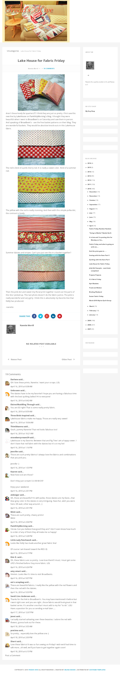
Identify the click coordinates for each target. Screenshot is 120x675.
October (92, 200)
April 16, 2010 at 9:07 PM (21, 578)
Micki (13, 512)
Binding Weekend (95, 292)
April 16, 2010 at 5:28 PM (21, 536)
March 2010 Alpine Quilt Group (100, 300)
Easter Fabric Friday (96, 296)
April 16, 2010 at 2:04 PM (21, 522)
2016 (89, 163)
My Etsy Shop (90, 111)
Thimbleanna (17, 426)
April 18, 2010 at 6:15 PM (21, 651)
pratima (14, 630)
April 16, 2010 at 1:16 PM (21, 447)
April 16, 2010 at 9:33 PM (21, 592)
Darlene (14, 379)
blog (40, 116)
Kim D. (14, 557)
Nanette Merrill (27, 325)
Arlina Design (70, 670)
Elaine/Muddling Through (23, 404)
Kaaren (14, 471)
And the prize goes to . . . (97, 251)
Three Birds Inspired (20, 415)
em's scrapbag (17, 582)
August (91, 209)
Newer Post (16, 359)
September (93, 204)
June (91, 217)
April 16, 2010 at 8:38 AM (21, 386)
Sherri (13, 641)
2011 (89, 184)
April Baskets (94, 283)
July (90, 213)
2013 (89, 176)
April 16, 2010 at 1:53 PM (21, 467)
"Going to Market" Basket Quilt (100, 233)
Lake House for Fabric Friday (99, 264)
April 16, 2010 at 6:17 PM (21, 553)
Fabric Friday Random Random (100, 229)
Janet (13, 616)
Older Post (67, 359)
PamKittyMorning (19, 526)
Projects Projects (95, 275)
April (91, 226)
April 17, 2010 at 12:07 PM (22, 612)
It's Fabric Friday (95, 279)
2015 (89, 167)
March (91, 306)
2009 (89, 320)
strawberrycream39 (20, 437)
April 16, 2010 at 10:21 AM (22, 433)
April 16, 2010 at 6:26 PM (21, 567)
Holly (8, 301)
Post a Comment (12, 655)
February (92, 310)
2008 (89, 325)
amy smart (16, 571)
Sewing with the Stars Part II (99, 255)
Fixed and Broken (95, 288)
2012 (89, 180)
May (90, 221)
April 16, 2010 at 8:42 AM (21, 400)
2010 (89, 189)
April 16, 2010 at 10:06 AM (22, 422)
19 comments (49, 69)
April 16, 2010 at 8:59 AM (21, 411)
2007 (89, 329)
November (93, 196)
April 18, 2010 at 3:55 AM (21, 626)
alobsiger (15, 495)
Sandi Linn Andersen (20, 596)
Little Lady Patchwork (21, 540)
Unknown (15, 390)
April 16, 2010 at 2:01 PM (21, 491)
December (93, 192)
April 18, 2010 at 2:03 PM (21, 637)
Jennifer (14, 451)
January (92, 315)
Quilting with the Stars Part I (99, 260)
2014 (89, 172)
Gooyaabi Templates (97, 670)
